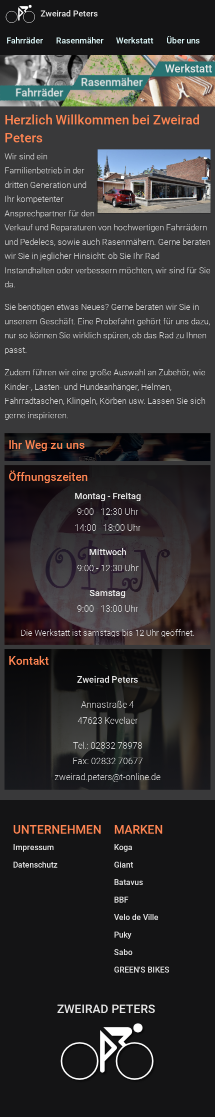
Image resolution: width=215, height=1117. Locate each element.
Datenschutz (35, 865)
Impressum (33, 847)
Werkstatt (135, 40)
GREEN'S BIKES (142, 970)
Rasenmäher (80, 40)
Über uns (183, 40)
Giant (123, 865)
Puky (123, 935)
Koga (123, 847)
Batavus (128, 882)
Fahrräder (24, 40)
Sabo (123, 952)
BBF (121, 900)
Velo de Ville (136, 917)
